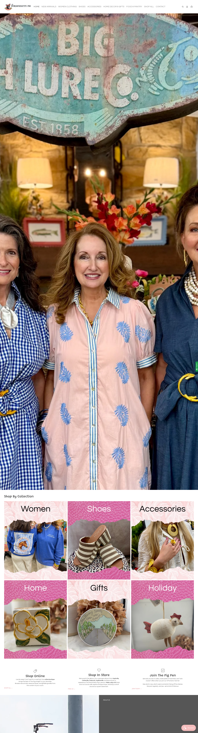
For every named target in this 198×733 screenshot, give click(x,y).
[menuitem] (36, 6)
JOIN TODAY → (137, 688)
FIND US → (71, 689)
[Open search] (182, 6)
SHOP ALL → (8, 688)
